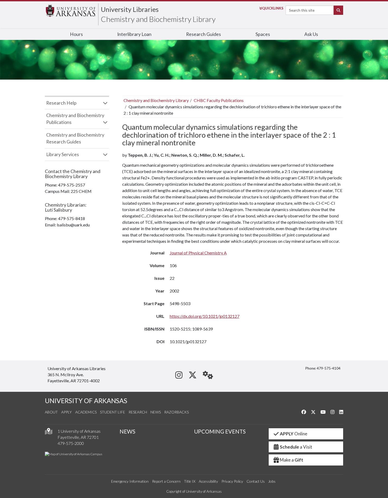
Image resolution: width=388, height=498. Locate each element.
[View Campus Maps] (48, 433)
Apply (66, 412)
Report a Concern (166, 481)
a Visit (296, 447)
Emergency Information (130, 481)
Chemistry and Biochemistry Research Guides (75, 138)
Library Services (62, 154)
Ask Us (311, 34)
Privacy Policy (232, 481)
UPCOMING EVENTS (220, 431)
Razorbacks (176, 412)
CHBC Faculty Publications (219, 100)
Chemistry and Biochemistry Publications (75, 119)
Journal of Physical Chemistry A (198, 252)
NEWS (127, 431)
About (51, 412)
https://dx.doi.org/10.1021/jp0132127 (204, 316)
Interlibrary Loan (134, 34)
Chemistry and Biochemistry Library (158, 19)
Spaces (262, 34)
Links (272, 8)
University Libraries (130, 9)
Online (293, 433)
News (155, 412)
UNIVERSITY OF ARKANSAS (86, 400)
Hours (76, 34)
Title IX (189, 481)
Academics (86, 412)
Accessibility (208, 481)
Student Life (112, 412)
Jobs (272, 481)
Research (138, 412)
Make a (291, 460)
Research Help (61, 103)
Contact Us (256, 481)
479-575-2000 (71, 443)
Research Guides (203, 34)
